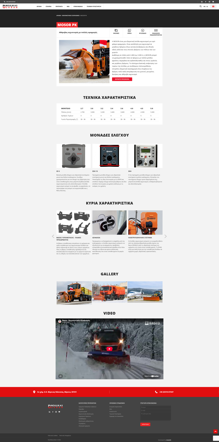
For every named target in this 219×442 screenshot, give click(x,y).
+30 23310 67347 (10, 1)
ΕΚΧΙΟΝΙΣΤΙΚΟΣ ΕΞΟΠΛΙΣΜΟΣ (70, 15)
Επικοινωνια (78, 6)
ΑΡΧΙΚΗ (39, 6)
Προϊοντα (59, 6)
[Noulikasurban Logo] (19, 6)
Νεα (68, 6)
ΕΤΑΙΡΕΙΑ (48, 6)
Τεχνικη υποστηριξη (94, 6)
